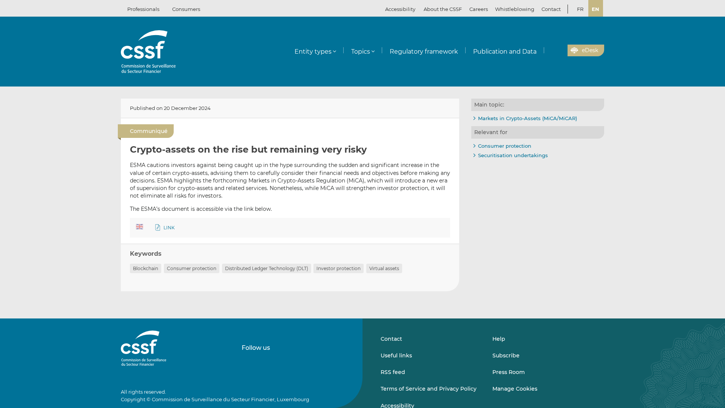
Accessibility (400, 9)
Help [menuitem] (498, 338)
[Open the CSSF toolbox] (559, 51)
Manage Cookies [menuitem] (514, 388)
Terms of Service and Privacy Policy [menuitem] (429, 388)
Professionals (143, 9)
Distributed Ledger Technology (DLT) (266, 268)
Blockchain (145, 268)
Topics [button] (360, 51)
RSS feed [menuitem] (393, 372)
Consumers (186, 9)
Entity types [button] (313, 51)
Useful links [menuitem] (396, 355)
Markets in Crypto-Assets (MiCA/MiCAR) (527, 118)
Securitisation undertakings (513, 155)
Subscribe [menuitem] (506, 355)
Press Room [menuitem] (508, 372)
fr (580, 9)
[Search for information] (550, 51)
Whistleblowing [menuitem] (514, 9)
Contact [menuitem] (551, 9)
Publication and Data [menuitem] (505, 51)
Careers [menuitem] (478, 9)
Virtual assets (384, 268)
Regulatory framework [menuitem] (424, 51)
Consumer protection (191, 268)
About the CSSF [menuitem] (443, 9)
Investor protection (338, 268)
